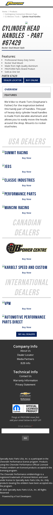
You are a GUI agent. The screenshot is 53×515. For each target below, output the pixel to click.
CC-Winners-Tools (12, 16)
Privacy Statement (25, 384)
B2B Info (25, 363)
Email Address (25, 426)
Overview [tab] (11, 89)
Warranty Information (25, 380)
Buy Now (26, 158)
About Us (25, 350)
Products (13, 11)
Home (4, 11)
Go (25, 438)
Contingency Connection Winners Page (21, 14)
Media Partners (25, 359)
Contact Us (25, 376)
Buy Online (32, 80)
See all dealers (26, 334)
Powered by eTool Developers (16, 496)
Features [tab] (11, 95)
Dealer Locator (12, 80)
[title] (26, 23)
